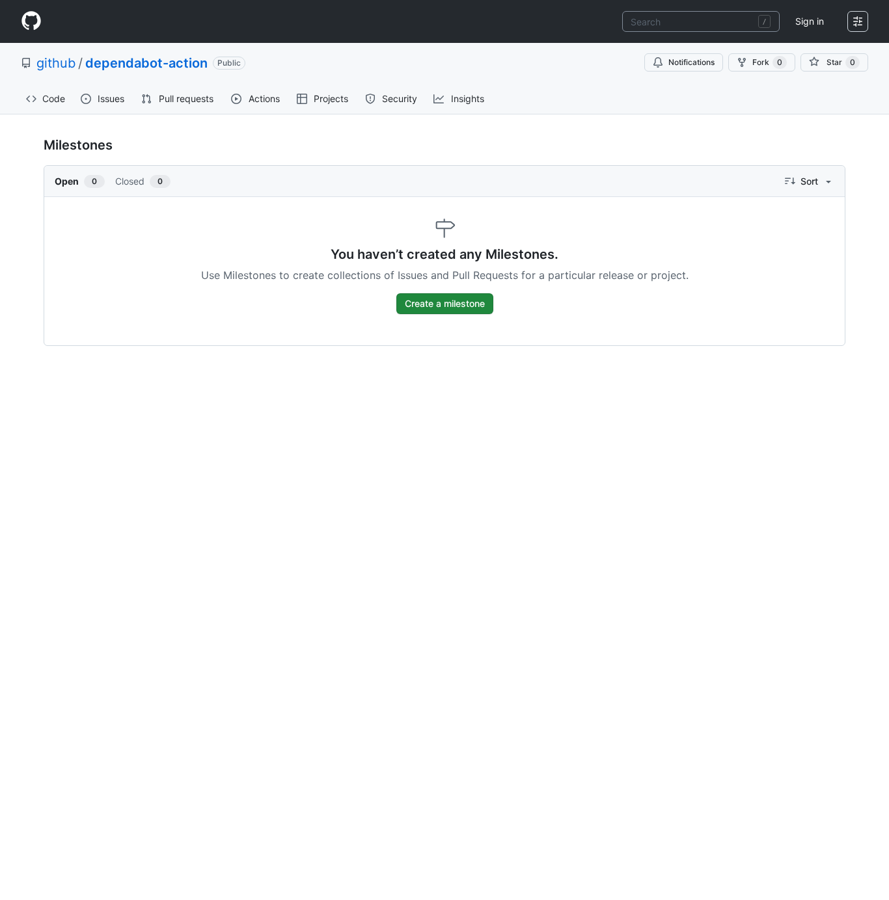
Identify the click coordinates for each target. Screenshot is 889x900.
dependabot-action (146, 63)
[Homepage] (31, 21)
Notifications (691, 62)
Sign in (809, 21)
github (55, 63)
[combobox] (701, 21)
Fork (767, 62)
